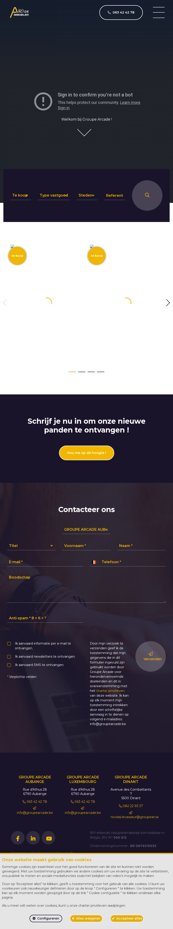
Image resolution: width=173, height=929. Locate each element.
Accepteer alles (129, 918)
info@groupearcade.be (35, 813)
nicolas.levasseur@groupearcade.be (139, 817)
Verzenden (153, 659)
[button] (20, 195)
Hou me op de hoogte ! (86, 453)
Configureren (48, 918)
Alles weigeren (88, 918)
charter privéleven (110, 691)
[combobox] (95, 562)
